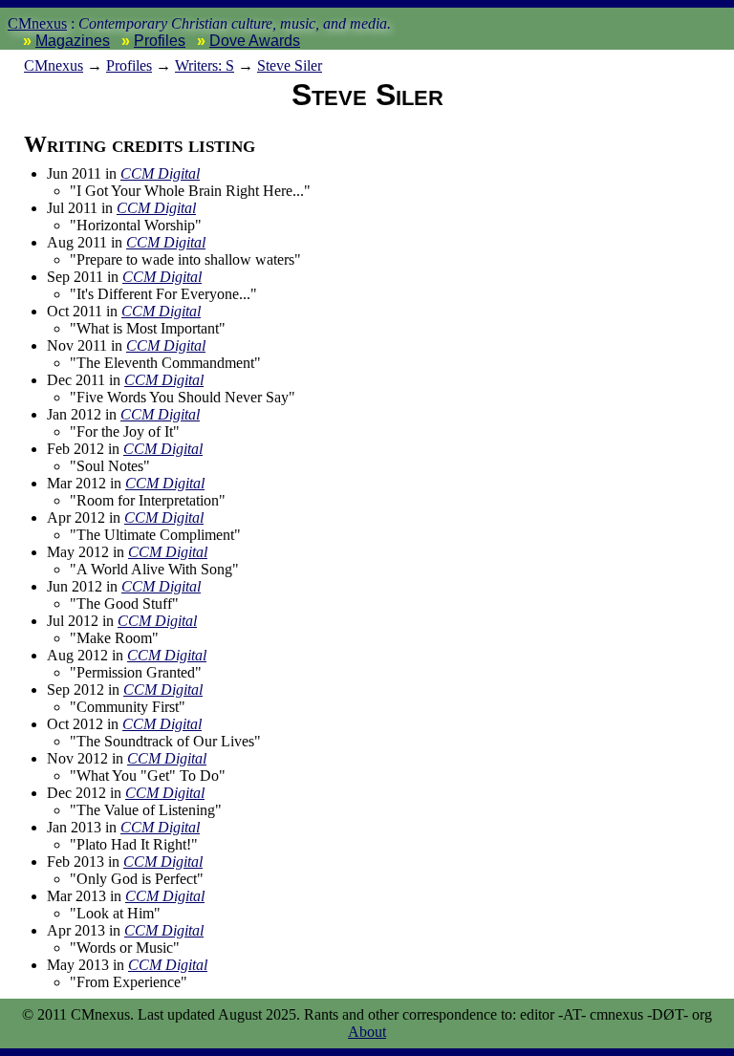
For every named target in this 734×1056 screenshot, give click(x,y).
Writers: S (204, 65)
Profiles (159, 40)
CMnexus (37, 23)
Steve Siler (289, 65)
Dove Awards (254, 40)
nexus (53, 65)
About (367, 1032)
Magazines (72, 40)
